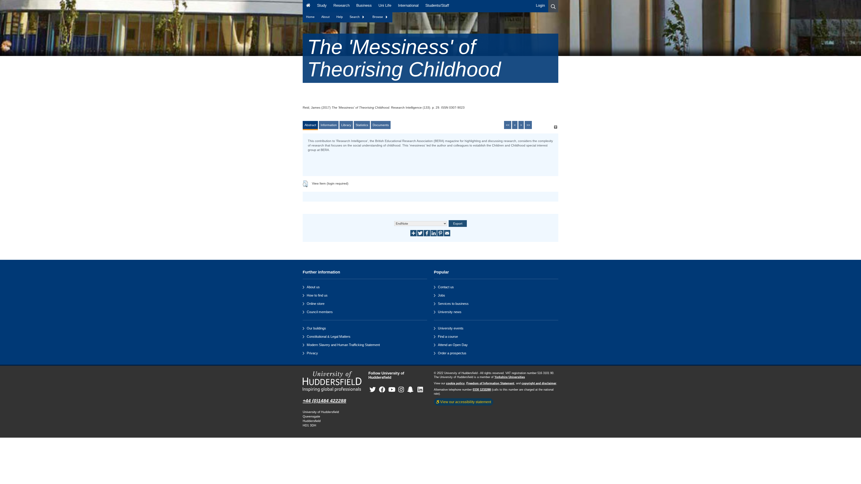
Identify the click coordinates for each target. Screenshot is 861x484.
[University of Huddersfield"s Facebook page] (382, 389)
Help (339, 17)
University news (449, 312)
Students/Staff (437, 5)
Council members (320, 312)
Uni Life (384, 5)
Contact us (446, 287)
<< (507, 125)
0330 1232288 (482, 389)
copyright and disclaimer (539, 383)
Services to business (453, 303)
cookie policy (455, 383)
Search (355, 17)
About (325, 17)
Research (341, 5)
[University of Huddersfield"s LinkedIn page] (420, 389)
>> (528, 125)
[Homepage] (308, 6)
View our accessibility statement (465, 402)
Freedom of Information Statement (490, 383)
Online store (315, 303)
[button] (553, 6)
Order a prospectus (452, 353)
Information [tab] (329, 125)
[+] (555, 127)
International (408, 5)
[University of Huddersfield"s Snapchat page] (411, 389)
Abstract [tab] (310, 125)
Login (540, 5)
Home (310, 17)
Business (364, 5)
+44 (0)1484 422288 (324, 400)
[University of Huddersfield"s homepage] (332, 381)
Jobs (441, 295)
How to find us (317, 295)
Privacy (312, 353)
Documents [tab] (381, 125)
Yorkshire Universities (509, 377)
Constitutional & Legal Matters (328, 336)
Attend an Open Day (453, 345)
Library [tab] (346, 125)
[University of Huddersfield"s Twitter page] (373, 389)
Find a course (448, 336)
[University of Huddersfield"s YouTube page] (392, 389)
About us (313, 287)
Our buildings (316, 328)
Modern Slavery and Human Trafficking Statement (343, 345)
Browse (378, 17)
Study (322, 5)
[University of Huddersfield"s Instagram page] (401, 389)
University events (450, 328)
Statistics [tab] (362, 125)
